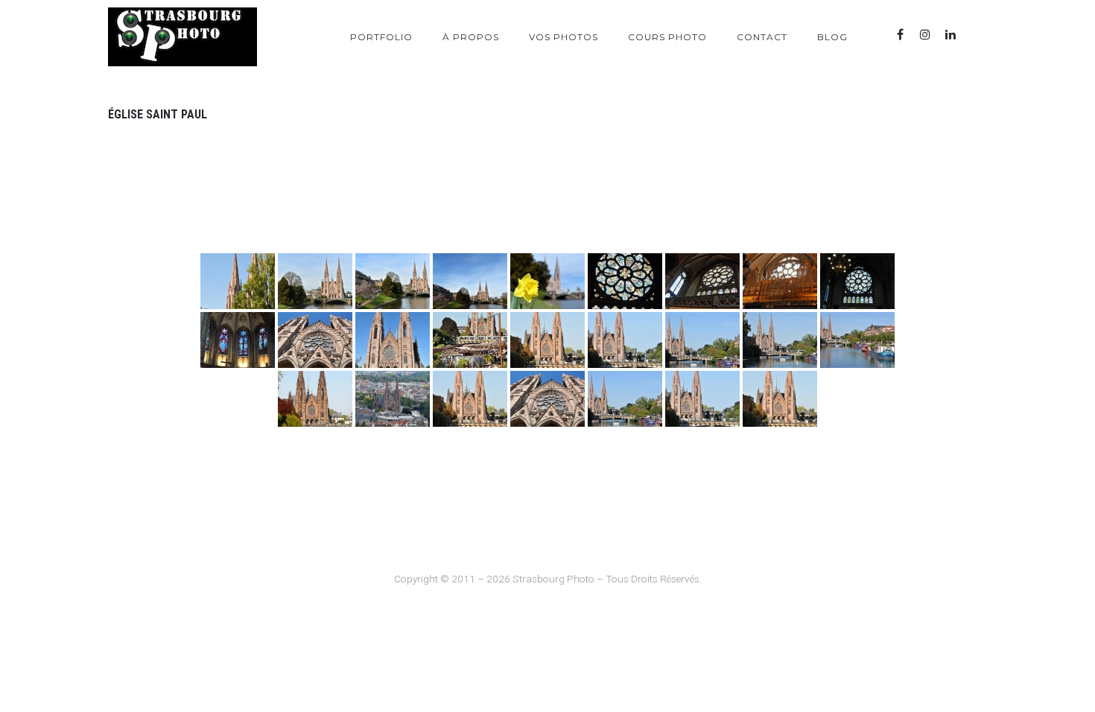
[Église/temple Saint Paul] (237, 281)
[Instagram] (925, 34)
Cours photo (667, 36)
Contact (762, 36)
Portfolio (381, 36)
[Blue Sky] (976, 34)
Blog (832, 36)
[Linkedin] (950, 34)
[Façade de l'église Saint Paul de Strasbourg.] (470, 399)
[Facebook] (900, 34)
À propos (470, 36)
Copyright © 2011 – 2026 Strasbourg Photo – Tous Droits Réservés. (548, 579)
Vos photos (563, 36)
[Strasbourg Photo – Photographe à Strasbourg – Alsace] (182, 36)
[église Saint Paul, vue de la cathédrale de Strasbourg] (392, 399)
